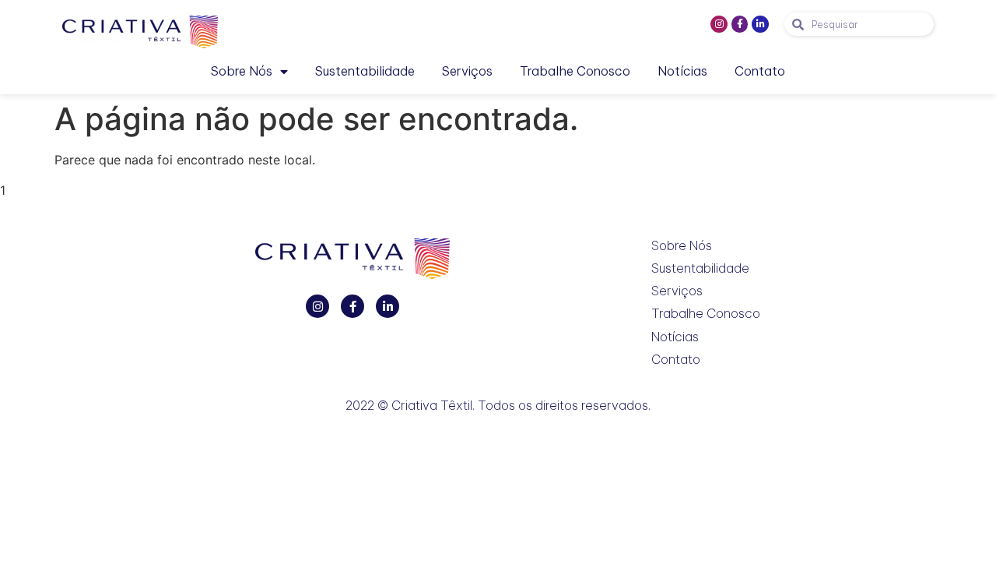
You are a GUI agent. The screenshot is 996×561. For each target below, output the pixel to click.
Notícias (682, 71)
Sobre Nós (241, 71)
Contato (760, 71)
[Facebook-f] (740, 24)
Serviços (467, 71)
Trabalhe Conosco (575, 71)
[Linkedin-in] (760, 24)
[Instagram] (719, 24)
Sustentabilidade (365, 71)
